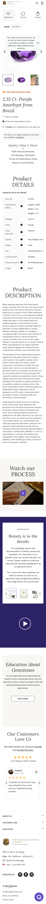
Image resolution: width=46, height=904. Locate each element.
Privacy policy (8, 900)
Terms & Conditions (11, 896)
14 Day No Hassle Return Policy (18, 121)
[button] (41, 51)
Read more (26, 699)
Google (38, 746)
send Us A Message (15, 860)
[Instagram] (32, 874)
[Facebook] (26, 874)
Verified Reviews (25, 750)
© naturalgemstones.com (12, 892)
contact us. (20, 137)
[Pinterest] (20, 874)
